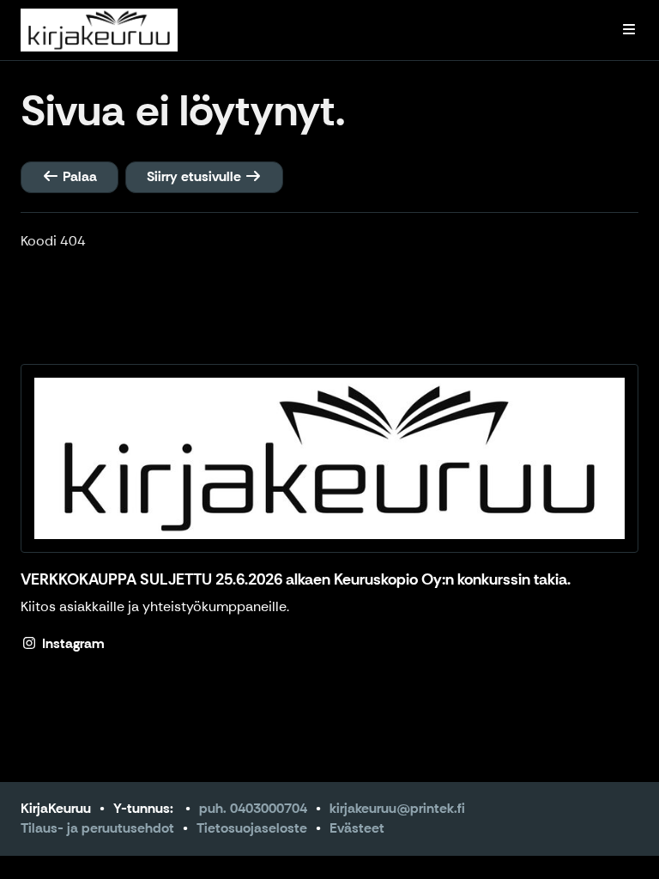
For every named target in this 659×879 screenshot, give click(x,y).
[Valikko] (629, 30)
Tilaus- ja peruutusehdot (97, 828)
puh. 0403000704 (253, 808)
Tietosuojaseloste (251, 828)
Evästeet (357, 828)
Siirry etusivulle (196, 176)
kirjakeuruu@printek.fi (397, 808)
